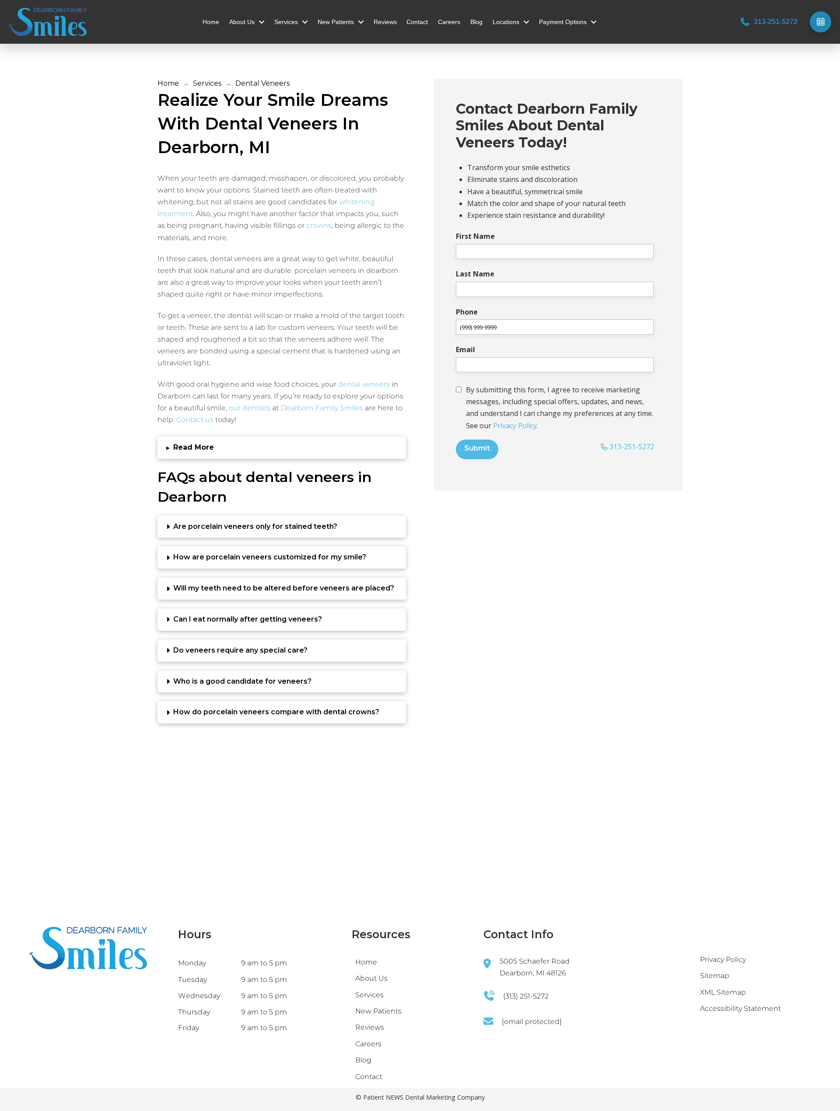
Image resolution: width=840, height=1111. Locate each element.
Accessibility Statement (740, 1008)
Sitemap (714, 975)
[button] (282, 448)
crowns (319, 225)
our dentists (249, 408)
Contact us (195, 420)
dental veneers (364, 384)
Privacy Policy (515, 425)
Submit (477, 448)
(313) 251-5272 (526, 996)
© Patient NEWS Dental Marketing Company (420, 1097)
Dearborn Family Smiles (321, 408)
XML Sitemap (723, 992)
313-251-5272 (631, 446)
